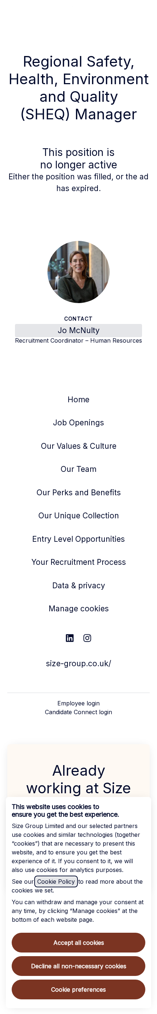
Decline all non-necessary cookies (78, 966)
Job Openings (78, 422)
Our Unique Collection (78, 515)
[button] (142, 14)
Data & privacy (78, 585)
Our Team (78, 469)
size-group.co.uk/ (78, 663)
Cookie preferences (78, 989)
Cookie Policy (56, 881)
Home (78, 399)
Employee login (78, 703)
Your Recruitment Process (78, 562)
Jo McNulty (79, 330)
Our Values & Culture (78, 446)
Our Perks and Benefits (79, 492)
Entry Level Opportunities (78, 539)
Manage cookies (79, 608)
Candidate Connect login (78, 712)
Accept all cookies (78, 942)
